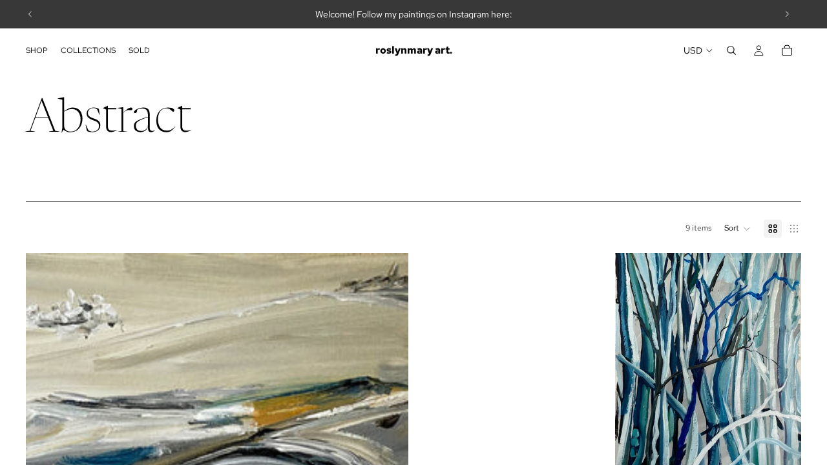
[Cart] (787, 50)
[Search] (731, 50)
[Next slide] (787, 14)
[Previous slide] (30, 14)
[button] (737, 228)
